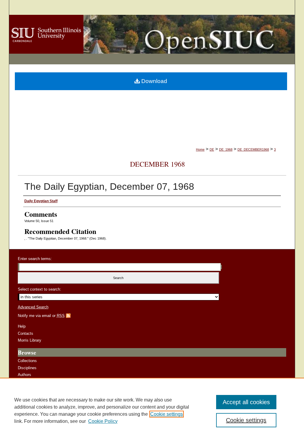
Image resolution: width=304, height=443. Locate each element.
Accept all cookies (246, 402)
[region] (152, 410)
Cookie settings (166, 414)
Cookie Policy (103, 421)
